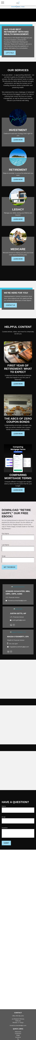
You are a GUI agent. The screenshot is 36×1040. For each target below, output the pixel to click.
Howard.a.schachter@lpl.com (17, 600)
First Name (5, 533)
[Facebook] (14, 625)
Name (4, 806)
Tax (18, 1039)
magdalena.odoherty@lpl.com (19, 647)
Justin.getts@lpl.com (19, 620)
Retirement (18, 1031)
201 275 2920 (13, 643)
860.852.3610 (20, 1015)
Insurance (18, 1037)
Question (5, 828)
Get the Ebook (9, 567)
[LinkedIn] (11, 625)
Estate (18, 1035)
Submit (6, 843)
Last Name (5, 545)
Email (3, 556)
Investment (18, 1033)
